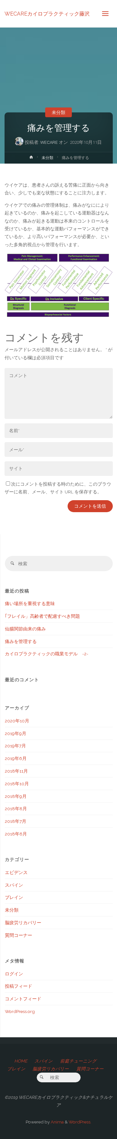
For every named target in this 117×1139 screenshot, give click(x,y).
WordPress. (80, 1121)
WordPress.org (20, 1011)
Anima (57, 1121)
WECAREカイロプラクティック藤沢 (47, 13)
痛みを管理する (21, 641)
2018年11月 (16, 771)
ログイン (14, 973)
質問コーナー (18, 935)
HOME (20, 1061)
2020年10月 (17, 720)
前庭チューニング (78, 1061)
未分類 (58, 112)
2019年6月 (16, 758)
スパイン (14, 885)
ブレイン (14, 897)
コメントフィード (23, 998)
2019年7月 (15, 745)
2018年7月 (15, 821)
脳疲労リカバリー (23, 922)
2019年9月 (15, 733)
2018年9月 (16, 796)
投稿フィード (18, 986)
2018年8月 (16, 808)
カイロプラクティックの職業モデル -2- (46, 653)
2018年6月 (16, 833)
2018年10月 (17, 783)
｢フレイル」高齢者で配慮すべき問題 (42, 616)
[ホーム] (31, 158)
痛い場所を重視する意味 (30, 603)
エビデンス (16, 872)
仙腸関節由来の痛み (25, 628)
